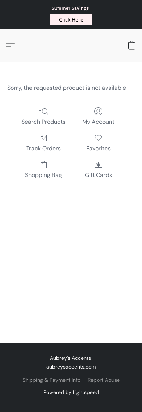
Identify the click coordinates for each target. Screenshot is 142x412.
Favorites (98, 148)
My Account (98, 122)
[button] (71, 19)
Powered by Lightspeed (71, 392)
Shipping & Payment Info (51, 380)
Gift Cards (98, 175)
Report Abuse (104, 380)
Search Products (43, 122)
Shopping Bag (43, 175)
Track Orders (43, 148)
